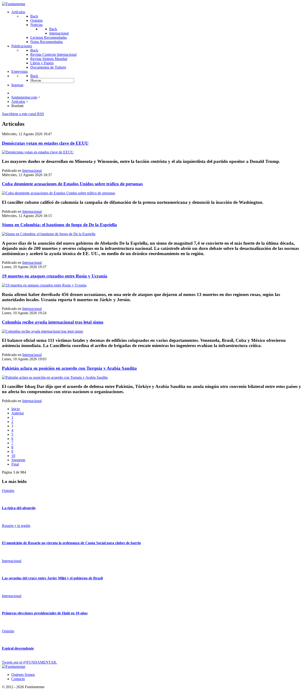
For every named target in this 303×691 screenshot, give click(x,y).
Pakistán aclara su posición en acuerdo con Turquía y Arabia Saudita (69, 368)
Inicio (15, 409)
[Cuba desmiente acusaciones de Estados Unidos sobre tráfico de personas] (58, 193)
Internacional (32, 171)
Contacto (18, 679)
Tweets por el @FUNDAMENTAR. (29, 662)
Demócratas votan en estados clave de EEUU (45, 143)
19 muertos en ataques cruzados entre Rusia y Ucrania (54, 276)
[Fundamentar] (13, 4)
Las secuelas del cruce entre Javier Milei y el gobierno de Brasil (52, 578)
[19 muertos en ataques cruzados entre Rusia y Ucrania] (44, 285)
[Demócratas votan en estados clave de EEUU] (38, 152)
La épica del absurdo (19, 508)
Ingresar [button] (17, 85)
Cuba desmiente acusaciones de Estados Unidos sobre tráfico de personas (72, 183)
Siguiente (18, 460)
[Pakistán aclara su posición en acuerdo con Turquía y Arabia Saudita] (55, 377)
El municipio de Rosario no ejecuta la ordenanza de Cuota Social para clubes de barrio (71, 543)
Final (15, 464)
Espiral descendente (18, 648)
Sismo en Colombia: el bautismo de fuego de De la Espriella (59, 224)
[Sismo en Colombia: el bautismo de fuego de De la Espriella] (48, 234)
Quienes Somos (23, 675)
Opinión (8, 491)
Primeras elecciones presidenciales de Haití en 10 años (45, 613)
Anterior (17, 413)
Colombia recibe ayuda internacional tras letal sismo (52, 322)
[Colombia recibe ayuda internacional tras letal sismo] (42, 331)
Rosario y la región (16, 526)
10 (13, 456)
